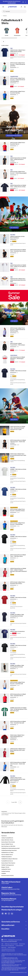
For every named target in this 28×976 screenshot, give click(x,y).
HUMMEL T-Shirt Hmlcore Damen (18, 536)
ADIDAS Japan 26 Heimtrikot (17, 631)
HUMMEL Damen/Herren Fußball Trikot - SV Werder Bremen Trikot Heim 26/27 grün (18, 709)
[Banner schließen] (25, 2)
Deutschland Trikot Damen (8, 863)
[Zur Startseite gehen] (12, 6)
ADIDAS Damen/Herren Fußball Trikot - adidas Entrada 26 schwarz (18, 159)
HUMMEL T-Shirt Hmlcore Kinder (18, 370)
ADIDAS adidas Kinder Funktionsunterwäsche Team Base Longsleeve (17, 779)
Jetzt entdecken (14, 227)
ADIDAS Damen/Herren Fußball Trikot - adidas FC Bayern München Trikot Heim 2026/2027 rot (18, 570)
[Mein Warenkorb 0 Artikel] (25, 7)
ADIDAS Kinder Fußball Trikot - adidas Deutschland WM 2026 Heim (18, 280)
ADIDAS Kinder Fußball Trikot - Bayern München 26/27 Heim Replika (18, 750)
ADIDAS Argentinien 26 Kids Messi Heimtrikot (17, 237)
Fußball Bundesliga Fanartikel (9, 850)
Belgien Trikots (5, 867)
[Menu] (3, 7)
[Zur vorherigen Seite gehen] (8, 802)
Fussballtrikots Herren (7, 860)
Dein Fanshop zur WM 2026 (8, 846)
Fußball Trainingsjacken (7, 865)
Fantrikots (4, 835)
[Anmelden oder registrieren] (21, 7)
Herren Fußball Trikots (7, 854)
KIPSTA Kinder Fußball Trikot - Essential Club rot (18, 143)
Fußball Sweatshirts (6, 856)
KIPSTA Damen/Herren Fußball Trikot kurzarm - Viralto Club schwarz (18, 442)
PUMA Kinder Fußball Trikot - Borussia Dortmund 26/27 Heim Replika (18, 455)
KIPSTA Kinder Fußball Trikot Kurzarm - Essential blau (17, 523)
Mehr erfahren (14, 419)
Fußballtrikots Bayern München (9, 858)
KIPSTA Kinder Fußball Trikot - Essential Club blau (18, 92)
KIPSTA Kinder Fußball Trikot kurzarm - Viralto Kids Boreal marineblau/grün (17, 80)
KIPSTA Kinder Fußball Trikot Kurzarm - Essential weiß (17, 683)
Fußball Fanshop (5, 871)
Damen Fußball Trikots (7, 844)
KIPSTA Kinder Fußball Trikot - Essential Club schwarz (18, 582)
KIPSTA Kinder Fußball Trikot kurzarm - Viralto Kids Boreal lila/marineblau (17, 329)
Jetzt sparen (14, 321)
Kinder (6, 35)
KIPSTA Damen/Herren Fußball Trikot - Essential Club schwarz (18, 250)
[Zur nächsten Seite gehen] (20, 802)
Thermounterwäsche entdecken (14, 135)
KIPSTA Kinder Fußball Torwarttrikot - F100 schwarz (17, 344)
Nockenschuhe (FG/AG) (7, 875)
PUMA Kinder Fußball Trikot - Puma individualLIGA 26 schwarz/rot (17, 736)
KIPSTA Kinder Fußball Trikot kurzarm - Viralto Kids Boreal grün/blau (17, 64)
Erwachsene (17, 35)
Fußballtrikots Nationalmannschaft (10, 848)
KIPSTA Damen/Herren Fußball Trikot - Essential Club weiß (18, 722)
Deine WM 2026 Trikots (7, 840)
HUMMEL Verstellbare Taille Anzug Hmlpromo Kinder (17, 615)
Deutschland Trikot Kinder (8, 842)
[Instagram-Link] (9, 913)
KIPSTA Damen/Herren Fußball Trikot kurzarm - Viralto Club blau (18, 764)
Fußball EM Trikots (6, 869)
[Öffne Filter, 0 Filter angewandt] (3, 41)
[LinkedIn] (12, 913)
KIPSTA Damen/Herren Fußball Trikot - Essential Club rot (18, 695)
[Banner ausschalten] (23, 2)
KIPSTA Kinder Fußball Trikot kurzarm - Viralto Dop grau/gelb (18, 172)
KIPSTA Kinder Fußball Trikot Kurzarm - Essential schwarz (17, 510)
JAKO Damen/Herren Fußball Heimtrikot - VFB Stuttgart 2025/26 (17, 358)
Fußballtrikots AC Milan (7, 852)
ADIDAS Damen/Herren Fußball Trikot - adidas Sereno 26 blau (18, 186)
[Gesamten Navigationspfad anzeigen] (2, 15)
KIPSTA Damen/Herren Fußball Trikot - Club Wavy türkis (18, 555)
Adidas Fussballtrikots (7, 837)
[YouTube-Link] (6, 913)
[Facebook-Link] (2, 913)
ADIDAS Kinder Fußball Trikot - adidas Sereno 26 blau (18, 50)
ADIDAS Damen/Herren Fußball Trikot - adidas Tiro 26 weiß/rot (18, 265)
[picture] (4, 52)
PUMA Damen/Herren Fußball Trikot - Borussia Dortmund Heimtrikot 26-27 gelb (17, 428)
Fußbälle (3, 873)
